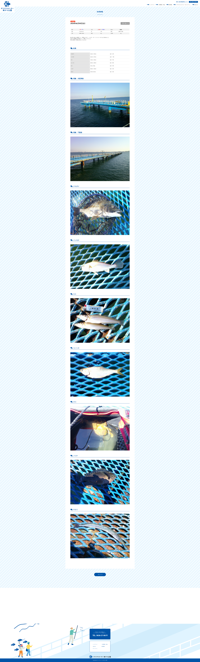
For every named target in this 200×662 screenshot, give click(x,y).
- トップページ (94, 644)
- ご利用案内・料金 (104, 644)
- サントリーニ (94, 648)
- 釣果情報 (103, 646)
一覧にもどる (100, 574)
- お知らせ (94, 646)
